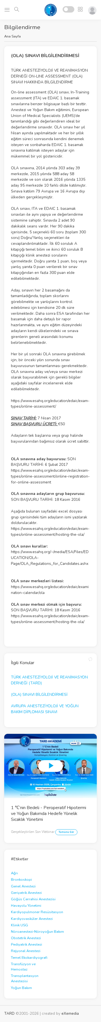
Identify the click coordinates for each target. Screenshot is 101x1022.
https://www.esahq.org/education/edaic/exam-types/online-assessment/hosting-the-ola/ (50, 531)
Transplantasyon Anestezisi (24, 978)
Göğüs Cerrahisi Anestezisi (33, 899)
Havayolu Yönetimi (26, 905)
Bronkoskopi (21, 879)
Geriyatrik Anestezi (26, 892)
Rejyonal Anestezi (25, 950)
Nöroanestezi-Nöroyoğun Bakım (37, 931)
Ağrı (14, 873)
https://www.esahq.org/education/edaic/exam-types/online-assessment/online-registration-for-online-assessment (50, 476)
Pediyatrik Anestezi (26, 944)
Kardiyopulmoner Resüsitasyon (37, 912)
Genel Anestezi (23, 886)
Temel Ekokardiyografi (29, 957)
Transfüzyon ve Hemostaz (23, 967)
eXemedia (70, 1013)
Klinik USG (19, 925)
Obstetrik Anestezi (26, 938)
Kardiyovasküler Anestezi (32, 918)
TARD (9, 1013)
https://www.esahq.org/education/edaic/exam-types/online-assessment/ (50, 403)
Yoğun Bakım (21, 987)
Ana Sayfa (12, 36)
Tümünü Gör (66, 832)
